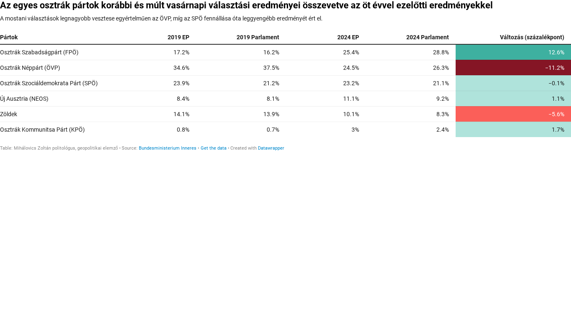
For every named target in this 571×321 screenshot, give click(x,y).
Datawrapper (271, 148)
